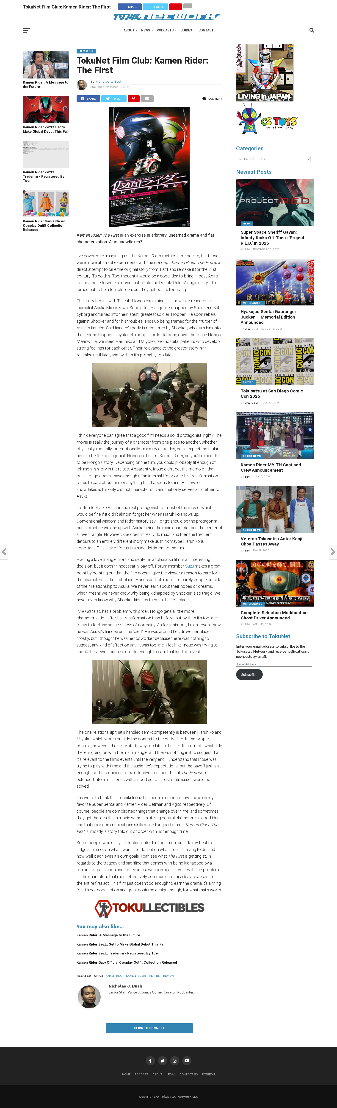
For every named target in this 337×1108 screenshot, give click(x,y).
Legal (170, 1074)
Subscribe (249, 674)
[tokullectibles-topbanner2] (150, 918)
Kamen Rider (114, 975)
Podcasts (165, 30)
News (145, 30)
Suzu (189, 566)
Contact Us (189, 1074)
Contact (206, 30)
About (129, 30)
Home (126, 1074)
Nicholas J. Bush (108, 81)
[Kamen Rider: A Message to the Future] (46, 77)
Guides (186, 30)
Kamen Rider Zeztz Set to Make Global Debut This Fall (46, 129)
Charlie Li (251, 328)
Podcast (141, 1074)
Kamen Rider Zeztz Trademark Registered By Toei (43, 176)
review (168, 975)
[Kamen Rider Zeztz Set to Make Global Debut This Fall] (46, 122)
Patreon (208, 1074)
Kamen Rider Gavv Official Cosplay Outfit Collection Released (44, 225)
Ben (247, 249)
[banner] (264, 100)
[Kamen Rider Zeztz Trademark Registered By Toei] (46, 167)
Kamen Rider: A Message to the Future (46, 84)
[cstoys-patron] (268, 137)
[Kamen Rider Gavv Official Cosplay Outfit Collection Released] (46, 216)
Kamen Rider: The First (144, 975)
